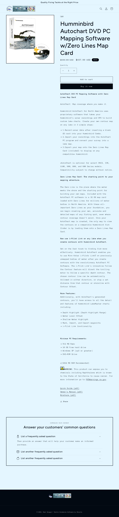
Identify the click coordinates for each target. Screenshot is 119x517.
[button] (101, 8)
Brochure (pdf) (68, 395)
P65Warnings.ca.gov (96, 379)
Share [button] (65, 401)
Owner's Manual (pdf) (71, 392)
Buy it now (87, 86)
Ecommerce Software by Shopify (71, 512)
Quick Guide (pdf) (69, 388)
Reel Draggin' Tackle (51, 512)
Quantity (64, 65)
